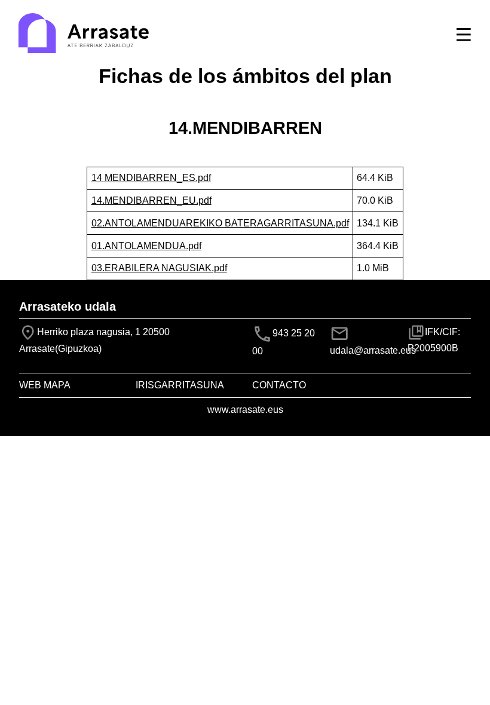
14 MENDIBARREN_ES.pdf (151, 178)
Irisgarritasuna (180, 385)
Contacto (279, 385)
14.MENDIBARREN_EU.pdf (151, 200)
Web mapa (45, 385)
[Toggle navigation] (463, 35)
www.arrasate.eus (245, 409)
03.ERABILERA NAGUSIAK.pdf (159, 268)
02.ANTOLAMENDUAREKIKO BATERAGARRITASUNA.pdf (220, 223)
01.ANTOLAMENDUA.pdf (146, 246)
